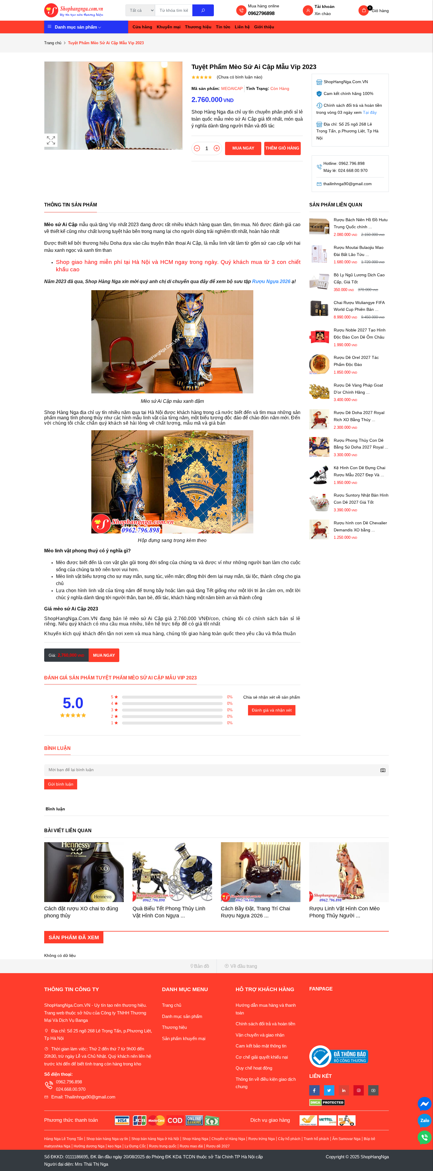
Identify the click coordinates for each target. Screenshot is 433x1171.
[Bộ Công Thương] (338, 1056)
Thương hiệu (198, 26)
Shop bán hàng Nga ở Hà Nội (155, 1139)
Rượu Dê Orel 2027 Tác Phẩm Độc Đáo (356, 361)
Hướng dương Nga (89, 1146)
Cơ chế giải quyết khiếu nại (262, 1057)
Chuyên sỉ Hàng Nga (228, 1139)
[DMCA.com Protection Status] (349, 1102)
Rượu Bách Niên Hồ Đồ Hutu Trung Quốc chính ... (361, 223)
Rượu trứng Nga (261, 1139)
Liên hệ (242, 26)
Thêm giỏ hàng (282, 148)
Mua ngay (243, 148)
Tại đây (370, 112)
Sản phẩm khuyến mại (183, 1038)
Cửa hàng (142, 26)
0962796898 (261, 13)
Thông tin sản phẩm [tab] (70, 204)
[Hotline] (425, 1136)
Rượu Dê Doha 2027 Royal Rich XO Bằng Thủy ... (359, 416)
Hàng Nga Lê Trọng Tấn (63, 1139)
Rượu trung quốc (162, 1146)
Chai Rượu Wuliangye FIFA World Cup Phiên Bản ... (359, 306)
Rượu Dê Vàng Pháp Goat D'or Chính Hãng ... (358, 389)
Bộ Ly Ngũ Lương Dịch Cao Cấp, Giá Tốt (359, 278)
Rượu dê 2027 (218, 1146)
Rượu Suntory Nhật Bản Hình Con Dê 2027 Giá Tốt (361, 499)
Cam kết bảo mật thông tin (261, 1045)
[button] (128, 966)
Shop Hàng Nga (195, 1139)
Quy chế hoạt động (254, 1067)
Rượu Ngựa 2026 (271, 281)
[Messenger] (425, 1103)
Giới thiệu (264, 26)
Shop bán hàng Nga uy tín (107, 1139)
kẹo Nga (114, 1146)
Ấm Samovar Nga (346, 1139)
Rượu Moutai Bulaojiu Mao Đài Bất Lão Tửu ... (359, 251)
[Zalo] (425, 1120)
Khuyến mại (169, 26)
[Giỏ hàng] (363, 10)
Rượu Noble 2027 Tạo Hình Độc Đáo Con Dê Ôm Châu (360, 333)
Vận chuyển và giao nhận (260, 1034)
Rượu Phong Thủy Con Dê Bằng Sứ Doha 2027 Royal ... (361, 444)
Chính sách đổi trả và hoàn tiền (265, 1023)
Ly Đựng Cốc (135, 1146)
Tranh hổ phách (316, 1139)
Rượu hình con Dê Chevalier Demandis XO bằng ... (360, 526)
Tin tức (223, 26)
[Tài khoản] (308, 11)
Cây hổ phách (289, 1139)
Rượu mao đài (191, 1146)
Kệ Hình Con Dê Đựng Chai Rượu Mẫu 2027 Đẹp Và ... (359, 471)
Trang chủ (52, 43)
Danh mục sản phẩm (76, 26)
